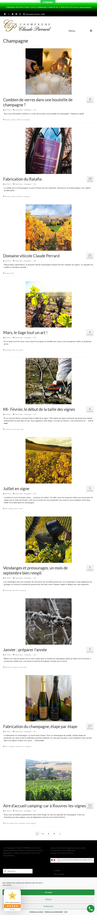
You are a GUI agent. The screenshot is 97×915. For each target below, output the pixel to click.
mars (17, 350)
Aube (6, 746)
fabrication (8, 119)
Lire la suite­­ (39, 740)
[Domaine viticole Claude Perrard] (49, 227)
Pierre (9, 110)
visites (21, 508)
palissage (11, 508)
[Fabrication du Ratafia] (49, 151)
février (14, 429)
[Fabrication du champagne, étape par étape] (49, 698)
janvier (20, 667)
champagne (8, 350)
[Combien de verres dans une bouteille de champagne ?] (49, 71)
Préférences (48, 906)
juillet (6, 508)
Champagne (27, 110)
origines (13, 119)
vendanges (22, 590)
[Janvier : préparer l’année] (49, 621)
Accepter (48, 892)
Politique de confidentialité (54, 912)
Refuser (48, 899)
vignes (21, 350)
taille (17, 429)
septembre (16, 590)
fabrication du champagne (23, 746)
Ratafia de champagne (23, 119)
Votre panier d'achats (35, 14)
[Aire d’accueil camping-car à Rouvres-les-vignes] (49, 777)
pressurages (8, 590)
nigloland (33, 823)
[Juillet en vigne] (49, 460)
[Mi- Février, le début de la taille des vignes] (49, 381)
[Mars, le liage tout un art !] (49, 304)
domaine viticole (9, 273)
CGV (65, 912)
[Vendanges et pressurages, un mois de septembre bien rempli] (49, 539)
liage (13, 350)
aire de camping (9, 823)
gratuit (28, 823)
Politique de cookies (36, 912)
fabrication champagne (11, 667)
